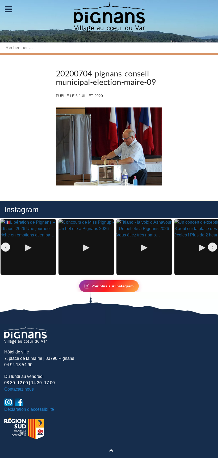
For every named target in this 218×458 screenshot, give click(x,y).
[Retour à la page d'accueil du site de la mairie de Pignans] (109, 16)
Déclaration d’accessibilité (29, 409)
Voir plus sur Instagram (112, 286)
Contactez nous (19, 389)
